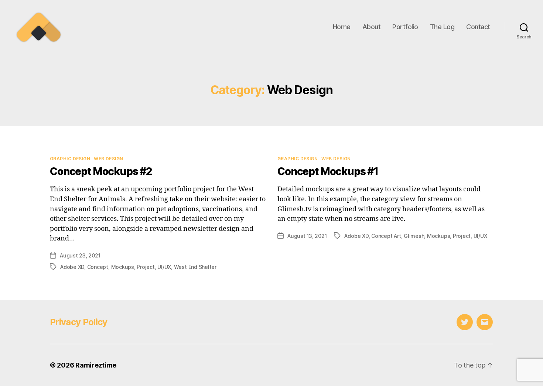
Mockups (122, 267)
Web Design (108, 158)
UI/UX (164, 267)
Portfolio (405, 27)
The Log (442, 27)
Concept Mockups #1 (327, 171)
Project (145, 267)
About (371, 27)
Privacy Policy (78, 322)
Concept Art (386, 236)
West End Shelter (195, 267)
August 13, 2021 (307, 236)
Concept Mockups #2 (101, 171)
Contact (478, 27)
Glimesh (414, 236)
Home (342, 27)
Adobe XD (72, 267)
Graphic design (70, 158)
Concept (97, 267)
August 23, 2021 (80, 255)
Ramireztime (95, 365)
